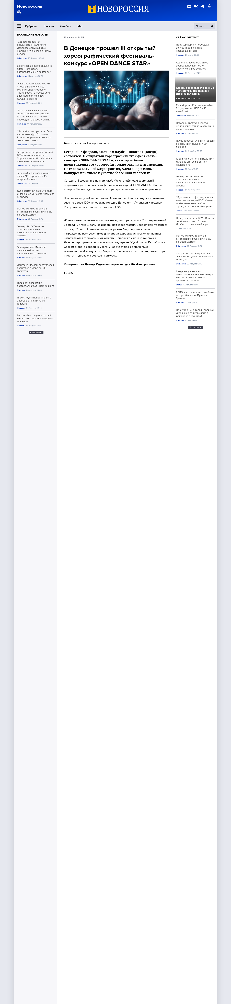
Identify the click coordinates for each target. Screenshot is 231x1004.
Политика (21, 124)
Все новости (36, 332)
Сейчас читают (187, 37)
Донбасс (65, 26)
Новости (21, 103)
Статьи (179, 211)
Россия (49, 26)
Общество (22, 58)
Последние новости (32, 34)
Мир (80, 26)
